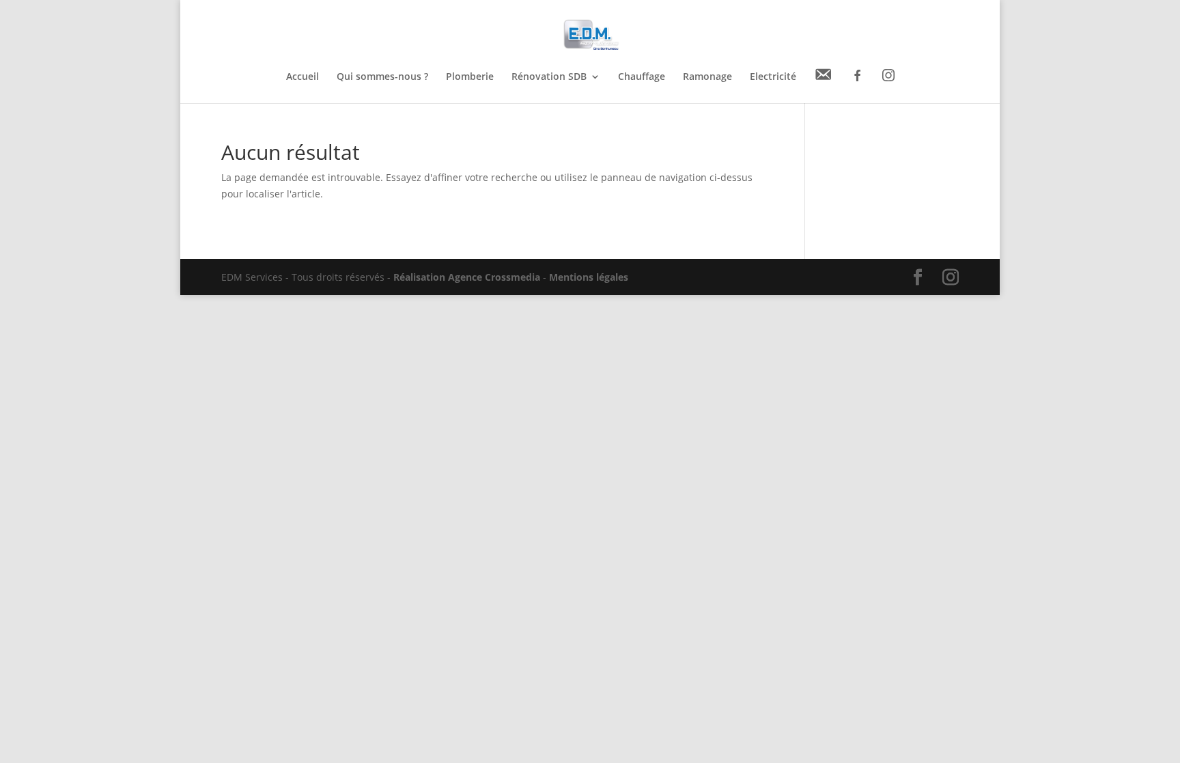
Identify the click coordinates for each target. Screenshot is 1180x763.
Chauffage (641, 77)
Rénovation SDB (549, 77)
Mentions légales (588, 276)
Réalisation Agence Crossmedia (466, 276)
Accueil (302, 77)
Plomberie (470, 77)
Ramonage (707, 77)
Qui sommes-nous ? (382, 77)
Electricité (773, 77)
